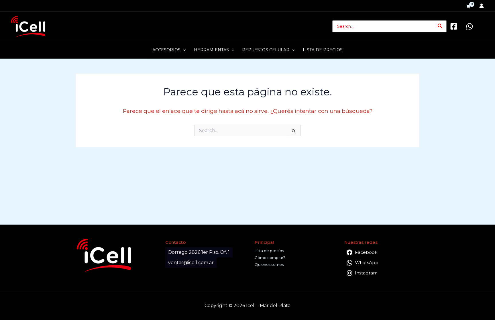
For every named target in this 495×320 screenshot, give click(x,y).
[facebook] (455, 26)
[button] (440, 26)
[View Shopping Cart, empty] (468, 7)
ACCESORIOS (166, 49)
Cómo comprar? (270, 257)
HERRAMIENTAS (211, 49)
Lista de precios (269, 250)
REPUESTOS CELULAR (265, 49)
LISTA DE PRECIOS (323, 49)
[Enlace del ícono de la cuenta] (481, 5)
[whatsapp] (470, 26)
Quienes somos (269, 264)
